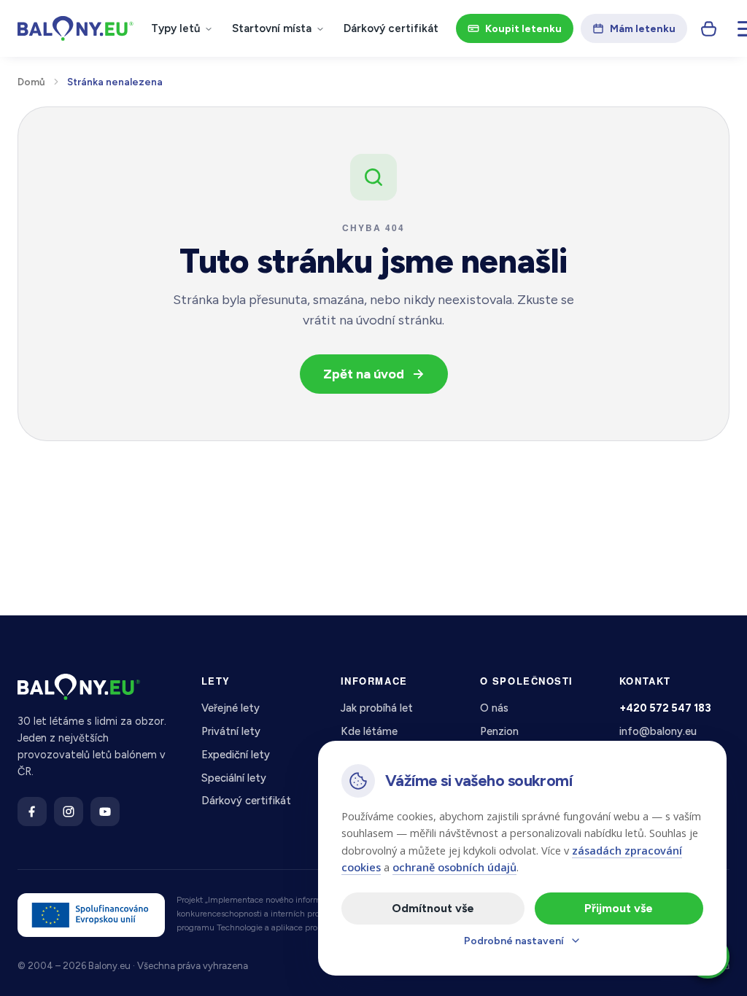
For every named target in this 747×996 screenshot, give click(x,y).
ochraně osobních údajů (454, 867)
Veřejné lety (230, 708)
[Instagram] (68, 811)
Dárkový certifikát (391, 28)
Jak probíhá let (377, 708)
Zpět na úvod (363, 374)
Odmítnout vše (433, 908)
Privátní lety (230, 731)
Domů (31, 81)
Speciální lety (233, 778)
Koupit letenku (523, 29)
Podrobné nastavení (514, 941)
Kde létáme (369, 731)
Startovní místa (271, 28)
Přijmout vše (618, 908)
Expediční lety (235, 754)
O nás (494, 708)
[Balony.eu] (75, 28)
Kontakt (645, 681)
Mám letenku (643, 29)
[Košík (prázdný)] (709, 28)
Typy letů (175, 28)
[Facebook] (32, 811)
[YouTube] (105, 811)
